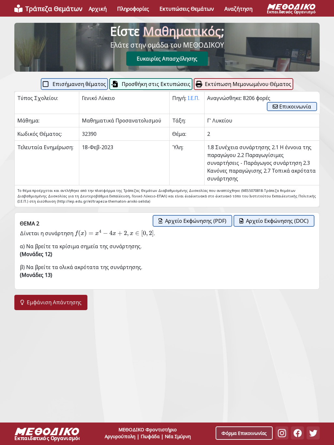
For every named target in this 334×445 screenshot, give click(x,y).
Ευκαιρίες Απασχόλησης (167, 58)
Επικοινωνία (294, 106)
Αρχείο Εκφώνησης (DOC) (277, 220)
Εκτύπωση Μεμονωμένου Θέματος (248, 84)
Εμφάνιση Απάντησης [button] (54, 302)
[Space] (47, 435)
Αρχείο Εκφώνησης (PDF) (195, 220)
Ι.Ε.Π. (193, 98)
